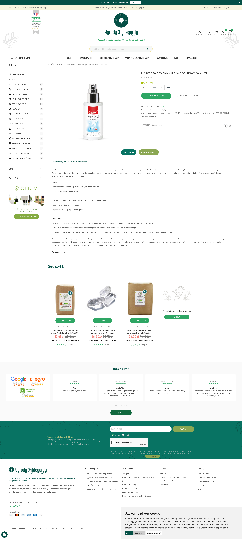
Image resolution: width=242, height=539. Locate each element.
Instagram (226, 7)
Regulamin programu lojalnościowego (136, 496)
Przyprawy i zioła (19, 104)
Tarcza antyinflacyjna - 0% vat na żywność (100, 489)
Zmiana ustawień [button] (154, 533)
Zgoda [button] (129, 533)
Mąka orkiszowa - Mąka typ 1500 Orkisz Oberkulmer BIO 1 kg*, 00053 (65, 331)
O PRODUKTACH (85, 58)
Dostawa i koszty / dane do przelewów (98, 474)
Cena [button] (11, 168)
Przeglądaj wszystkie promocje (176, 310)
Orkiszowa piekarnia (20, 89)
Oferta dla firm (203, 474)
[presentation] (4, 387)
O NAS (69, 58)
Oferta (200, 489)
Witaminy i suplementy (20, 114)
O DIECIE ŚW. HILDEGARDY (109, 58)
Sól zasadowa (17, 119)
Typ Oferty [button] (13, 177)
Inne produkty (17, 134)
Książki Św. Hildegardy (21, 138)
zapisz (117, 435)
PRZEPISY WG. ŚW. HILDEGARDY (137, 58)
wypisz (127, 435)
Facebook (217, 7)
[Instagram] (230, 126)
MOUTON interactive (75, 528)
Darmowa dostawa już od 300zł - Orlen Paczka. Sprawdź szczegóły (118, 7)
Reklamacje (164, 484)
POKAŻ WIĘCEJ (152, 456)
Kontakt (163, 474)
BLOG (176, 58)
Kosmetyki (16, 109)
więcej (164, 106)
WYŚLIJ (183, 429)
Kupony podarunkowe (20, 153)
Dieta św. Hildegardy (20, 84)
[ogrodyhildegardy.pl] (36, 22)
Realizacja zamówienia (130, 488)
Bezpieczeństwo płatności (208, 477)
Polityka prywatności (206, 481)
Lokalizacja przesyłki (130, 492)
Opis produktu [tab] (129, 152)
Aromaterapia (17, 124)
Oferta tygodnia (18, 74)
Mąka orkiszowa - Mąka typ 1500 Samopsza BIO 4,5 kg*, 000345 (139, 331)
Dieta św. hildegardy (65, 327)
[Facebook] (226, 126)
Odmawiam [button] (139, 533)
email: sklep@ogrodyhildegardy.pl (34, 7)
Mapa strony (202, 485)
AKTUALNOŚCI (191, 58)
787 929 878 (15, 505)
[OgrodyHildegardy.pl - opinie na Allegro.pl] (37, 381)
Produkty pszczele (19, 129)
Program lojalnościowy (22, 158)
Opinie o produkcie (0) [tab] (148, 152)
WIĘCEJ (134, 2)
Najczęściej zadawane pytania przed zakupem (101, 481)
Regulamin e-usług (129, 484)
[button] (199, 32)
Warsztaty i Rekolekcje (21, 148)
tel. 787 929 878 (14, 7)
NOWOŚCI (15, 79)
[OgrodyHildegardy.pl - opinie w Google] (18, 381)
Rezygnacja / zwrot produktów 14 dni (98, 477)
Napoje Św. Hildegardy (21, 94)
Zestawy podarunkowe (21, 143)
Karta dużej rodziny (91, 485)
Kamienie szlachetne (20, 99)
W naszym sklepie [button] (22, 58)
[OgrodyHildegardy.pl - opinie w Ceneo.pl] (28, 392)
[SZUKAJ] (148, 49)
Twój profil (126, 474)
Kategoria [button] (13, 64)
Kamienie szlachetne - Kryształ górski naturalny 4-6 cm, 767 (102, 331)
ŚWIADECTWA (162, 58)
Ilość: (143, 87)
